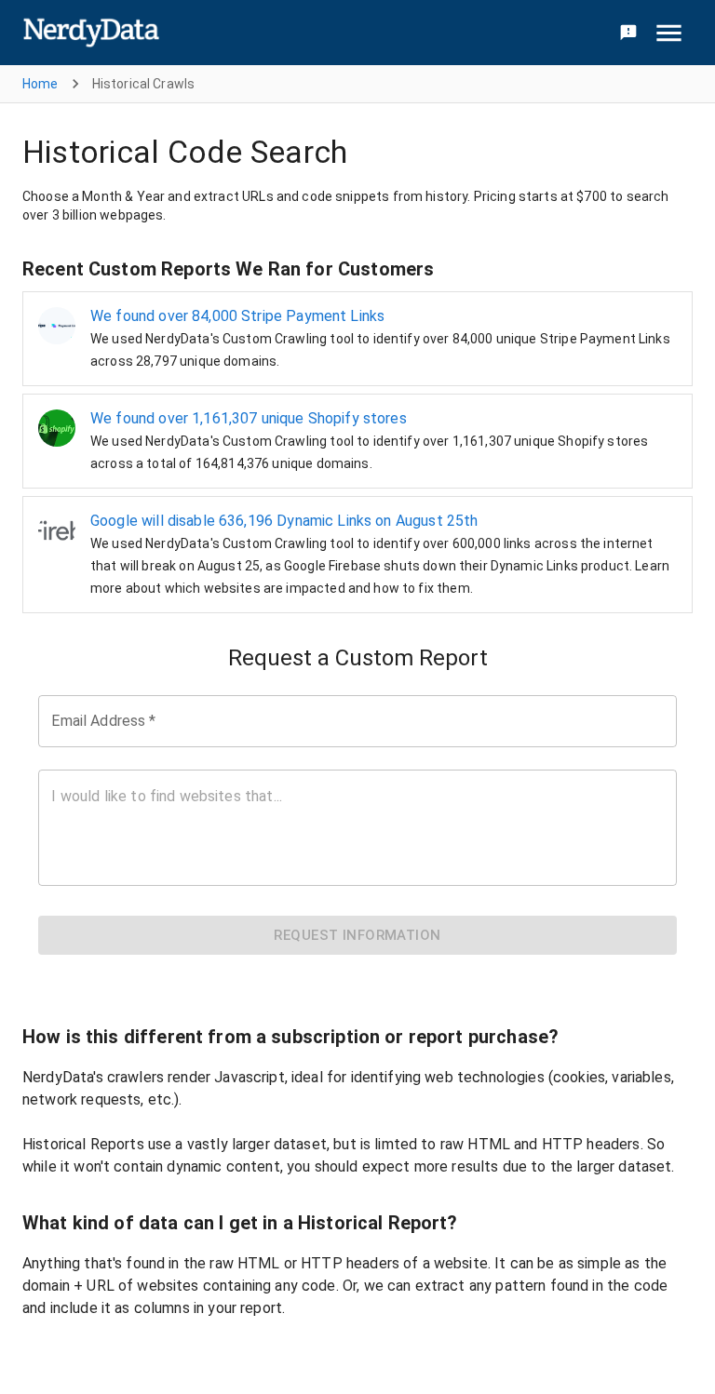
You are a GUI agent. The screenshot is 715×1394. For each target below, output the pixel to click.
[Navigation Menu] (669, 33)
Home (40, 83)
